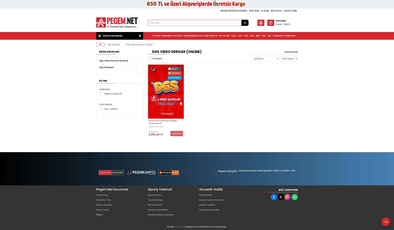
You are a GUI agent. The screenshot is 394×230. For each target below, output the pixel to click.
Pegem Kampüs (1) (113, 93)
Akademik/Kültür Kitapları (234, 10)
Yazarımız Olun (103, 199)
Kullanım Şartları (207, 204)
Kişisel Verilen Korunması (211, 199)
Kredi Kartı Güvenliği (209, 209)
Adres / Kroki (102, 209)
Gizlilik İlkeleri (205, 195)
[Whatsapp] (295, 197)
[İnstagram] (288, 197)
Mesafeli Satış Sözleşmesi (160, 214)
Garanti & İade (155, 204)
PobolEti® (180, 226)
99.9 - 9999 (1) (111, 109)
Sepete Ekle (177, 133)
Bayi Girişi (254, 10)
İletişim (99, 214)
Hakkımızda (102, 195)
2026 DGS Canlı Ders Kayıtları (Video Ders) (163, 122)
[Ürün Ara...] (245, 23)
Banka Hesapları (104, 204)
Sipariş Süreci (154, 195)
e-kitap (265, 10)
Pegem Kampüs (156, 127)
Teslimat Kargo (155, 199)
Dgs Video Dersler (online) (139, 44)
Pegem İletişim (227, 171)
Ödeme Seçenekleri (158, 209)
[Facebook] (274, 197)
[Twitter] (281, 197)
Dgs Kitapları (114, 44)
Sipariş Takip (290, 10)
